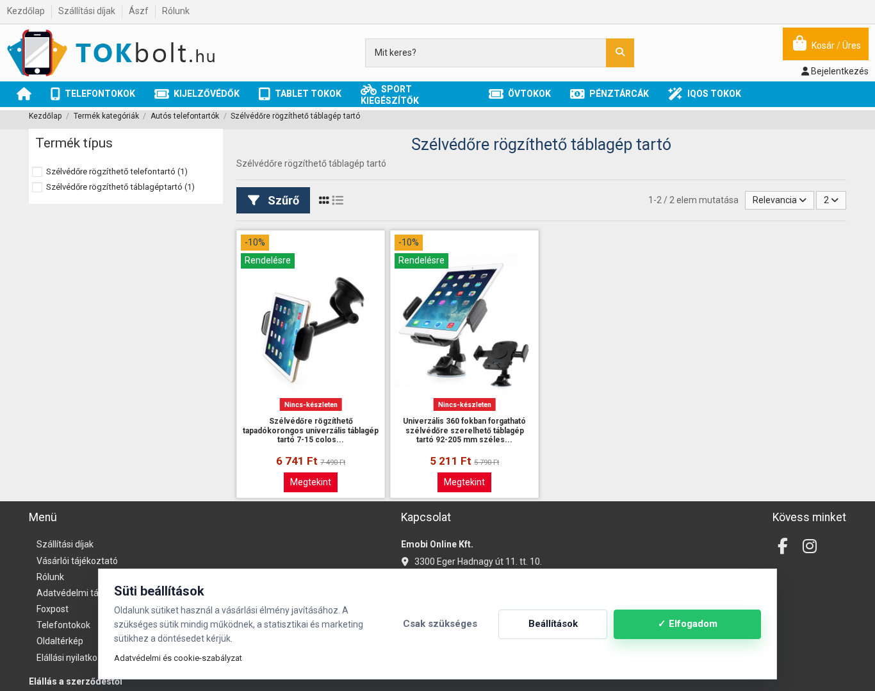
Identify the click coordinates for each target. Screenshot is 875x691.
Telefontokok (63, 625)
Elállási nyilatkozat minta (86, 658)
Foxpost (53, 609)
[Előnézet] (310, 411)
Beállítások (553, 623)
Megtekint (310, 482)
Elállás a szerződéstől (75, 681)
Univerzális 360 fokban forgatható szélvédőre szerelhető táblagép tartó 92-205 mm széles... (464, 430)
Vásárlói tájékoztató (77, 561)
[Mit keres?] (620, 52)
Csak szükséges (440, 623)
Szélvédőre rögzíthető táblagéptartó (120, 187)
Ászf (140, 11)
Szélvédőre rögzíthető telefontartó (117, 171)
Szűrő (282, 200)
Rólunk (176, 11)
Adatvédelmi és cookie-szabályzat (178, 658)
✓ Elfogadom (687, 623)
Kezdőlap (27, 11)
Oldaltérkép (60, 641)
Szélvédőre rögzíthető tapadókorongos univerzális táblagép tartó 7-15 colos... (311, 430)
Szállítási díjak (87, 11)
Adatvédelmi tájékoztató (87, 593)
